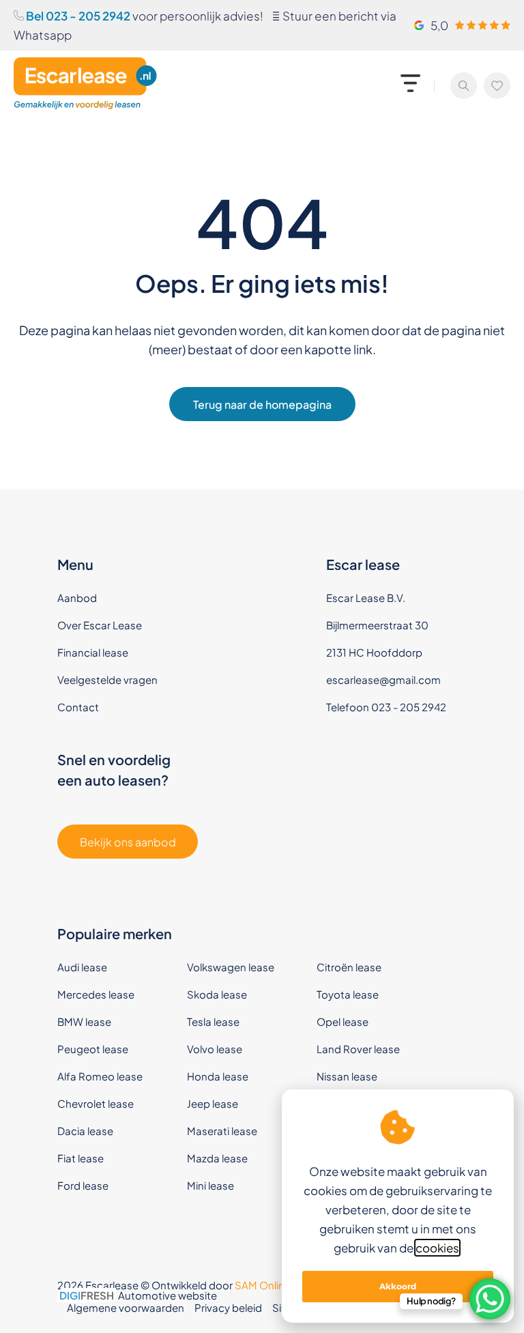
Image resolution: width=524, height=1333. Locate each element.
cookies (437, 1247)
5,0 (439, 25)
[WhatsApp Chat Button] (489, 1298)
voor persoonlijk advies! (143, 15)
